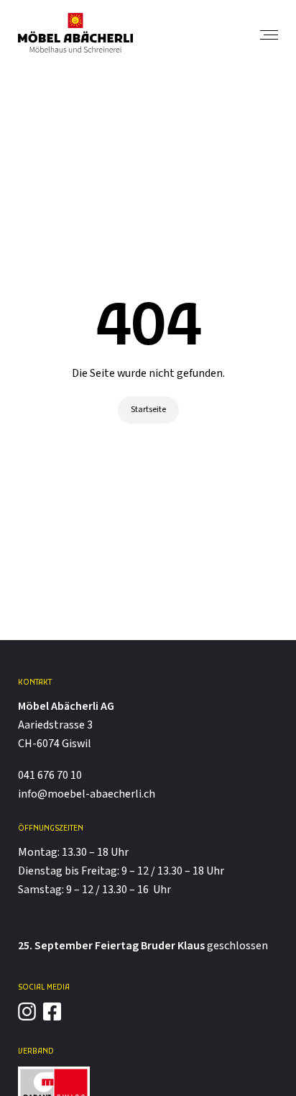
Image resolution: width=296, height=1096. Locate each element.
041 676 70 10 (50, 775)
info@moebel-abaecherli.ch (86, 794)
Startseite (148, 409)
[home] (75, 32)
